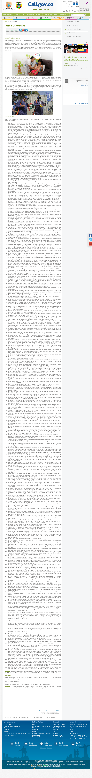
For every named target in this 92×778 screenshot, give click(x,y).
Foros (46, 717)
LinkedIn (27, 30)
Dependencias (7, 15)
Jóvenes (21, 18)
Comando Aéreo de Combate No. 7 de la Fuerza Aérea (78, 737)
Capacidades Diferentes (60, 18)
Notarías (72, 728)
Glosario (53, 717)
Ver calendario (83, 85)
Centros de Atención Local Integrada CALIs (17, 733)
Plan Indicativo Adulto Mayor (41, 726)
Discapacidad (36, 735)
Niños (9, 18)
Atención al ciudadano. (36, 765)
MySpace (25, 30)
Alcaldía (17, 15)
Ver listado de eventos (81, 103)
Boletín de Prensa (9, 728)
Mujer (33, 18)
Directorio (56, 733)
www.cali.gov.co (13, 6)
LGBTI (72, 18)
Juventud (35, 729)
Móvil (72, 11)
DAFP (71, 731)
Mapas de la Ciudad (59, 726)
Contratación (71, 33)
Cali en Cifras (57, 728)
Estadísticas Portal (58, 737)
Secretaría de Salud (40, 9)
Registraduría (74, 733)
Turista (84, 18)
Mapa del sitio (69, 11)
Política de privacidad (46, 748)
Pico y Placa (7, 724)
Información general (73, 21)
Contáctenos (75, 11)
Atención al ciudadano (74, 36)
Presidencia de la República (78, 726)
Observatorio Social (59, 724)
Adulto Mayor (47, 18)
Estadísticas (39, 717)
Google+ (23, 30)
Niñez (34, 728)
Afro (33, 724)
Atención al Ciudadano (34, 15)
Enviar (15, 717)
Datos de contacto (72, 25)
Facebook (19, 30)
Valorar (31, 717)
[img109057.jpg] (76, 49)
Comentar (23, 717)
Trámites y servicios (50, 15)
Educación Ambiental (38, 737)
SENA (71, 729)
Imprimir (8, 717)
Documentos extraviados (77, 735)
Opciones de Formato (78, 11)
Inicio (64, 11)
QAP (54, 731)
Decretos (6, 729)
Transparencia (63, 15)
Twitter (21, 30)
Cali (23, 15)
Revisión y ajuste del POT (11, 735)
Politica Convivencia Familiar (41, 733)
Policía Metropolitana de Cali (78, 724)
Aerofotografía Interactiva (12, 726)
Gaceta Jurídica (57, 735)
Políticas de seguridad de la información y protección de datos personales (46, 768)
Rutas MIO (56, 729)
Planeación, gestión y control (76, 29)
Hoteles (6, 731)
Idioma (66, 11)
